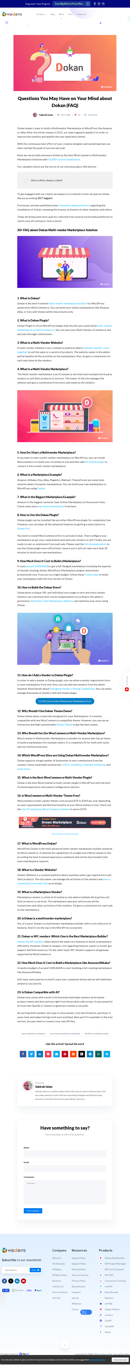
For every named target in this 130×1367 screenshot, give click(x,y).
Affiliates (57, 1269)
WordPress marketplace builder (97, 1034)
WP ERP (109, 1275)
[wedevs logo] (12, 14)
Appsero (109, 1297)
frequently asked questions (74, 205)
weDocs (109, 1315)
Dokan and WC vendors (30, 941)
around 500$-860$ (37, 566)
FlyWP (108, 1320)
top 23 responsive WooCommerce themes (45, 809)
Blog (53, 14)
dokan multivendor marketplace (33, 1034)
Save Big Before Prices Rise (69, 3)
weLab (75, 1297)
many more (23, 768)
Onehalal (88, 764)
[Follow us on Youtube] (23, 1281)
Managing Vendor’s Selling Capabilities (72, 688)
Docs (70, 14)
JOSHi (66, 764)
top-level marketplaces (51, 506)
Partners (56, 1280)
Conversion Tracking (115, 1280)
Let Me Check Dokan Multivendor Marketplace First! (65, 701)
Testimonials (58, 1263)
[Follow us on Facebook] (4, 1281)
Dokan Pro (23, 528)
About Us (57, 1258)
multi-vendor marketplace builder (67, 303)
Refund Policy (79, 1269)
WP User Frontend (114, 1269)
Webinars (77, 1303)
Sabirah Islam (46, 114)
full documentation (95, 544)
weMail (108, 1303)
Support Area (78, 1258)
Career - (79, 1312)
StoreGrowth (111, 1292)
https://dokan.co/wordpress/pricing (65, 834)
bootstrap (99, 764)
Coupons (76, 1292)
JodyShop (76, 764)
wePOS (108, 1286)
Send (34, 1270)
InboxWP (109, 1326)
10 (79, 115)
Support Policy (79, 1263)
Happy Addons (112, 1309)
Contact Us (81, 14)
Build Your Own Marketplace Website (52, 600)
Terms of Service (80, 1275)
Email (26, 1162)
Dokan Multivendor (115, 1258)
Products (40, 14)
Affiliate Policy (59, 1275)
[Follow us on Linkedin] (17, 1281)
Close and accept (120, 1360)
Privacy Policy (79, 1280)
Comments (29, 1177)
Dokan (41, 488)
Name (26, 1147)
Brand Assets (78, 1286)
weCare (56, 1297)
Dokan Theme (64, 724)
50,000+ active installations (64, 159)
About (61, 14)
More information (97, 1360)
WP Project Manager (115, 1263)
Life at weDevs (60, 1292)
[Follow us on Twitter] (10, 1281)
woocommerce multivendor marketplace (65, 1034)
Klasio (108, 1332)
